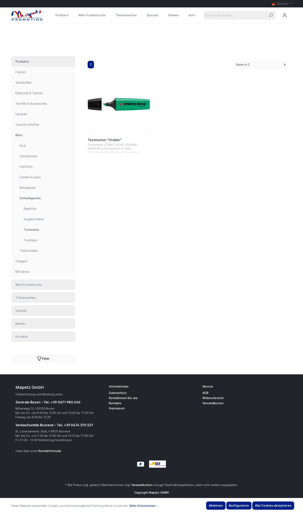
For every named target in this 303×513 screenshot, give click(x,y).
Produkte (22, 61)
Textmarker (31, 229)
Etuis (23, 145)
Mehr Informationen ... (144, 505)
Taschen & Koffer (27, 124)
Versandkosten (212, 403)
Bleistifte (30, 208)
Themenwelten (25, 297)
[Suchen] (271, 15)
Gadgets (21, 261)
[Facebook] (149, 476)
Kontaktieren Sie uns (123, 398)
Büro (18, 135)
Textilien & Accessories (31, 103)
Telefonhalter (29, 250)
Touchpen (31, 240)
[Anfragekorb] (291, 11)
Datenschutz (118, 393)
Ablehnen (216, 505)
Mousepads (27, 187)
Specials (21, 310)
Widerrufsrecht (213, 398)
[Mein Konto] (285, 15)
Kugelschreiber (34, 219)
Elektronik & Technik (28, 93)
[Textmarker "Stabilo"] (119, 104)
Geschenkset (29, 156)
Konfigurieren (239, 505)
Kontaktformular (49, 451)
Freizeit (20, 72)
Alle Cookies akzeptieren (273, 505)
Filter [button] (46, 358)
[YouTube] (154, 476)
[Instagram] (151, 476)
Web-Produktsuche (28, 284)
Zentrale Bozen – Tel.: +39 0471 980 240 (47, 402)
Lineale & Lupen (30, 177)
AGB (205, 393)
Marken (20, 323)
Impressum (117, 408)
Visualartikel (23, 82)
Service (207, 386)
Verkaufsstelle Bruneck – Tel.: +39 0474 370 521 (54, 425)
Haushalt (21, 114)
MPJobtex (22, 271)
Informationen (118, 386)
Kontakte (21, 336)
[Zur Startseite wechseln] (26, 15)
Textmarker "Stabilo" (104, 140)
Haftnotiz (26, 166)
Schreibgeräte (30, 198)
